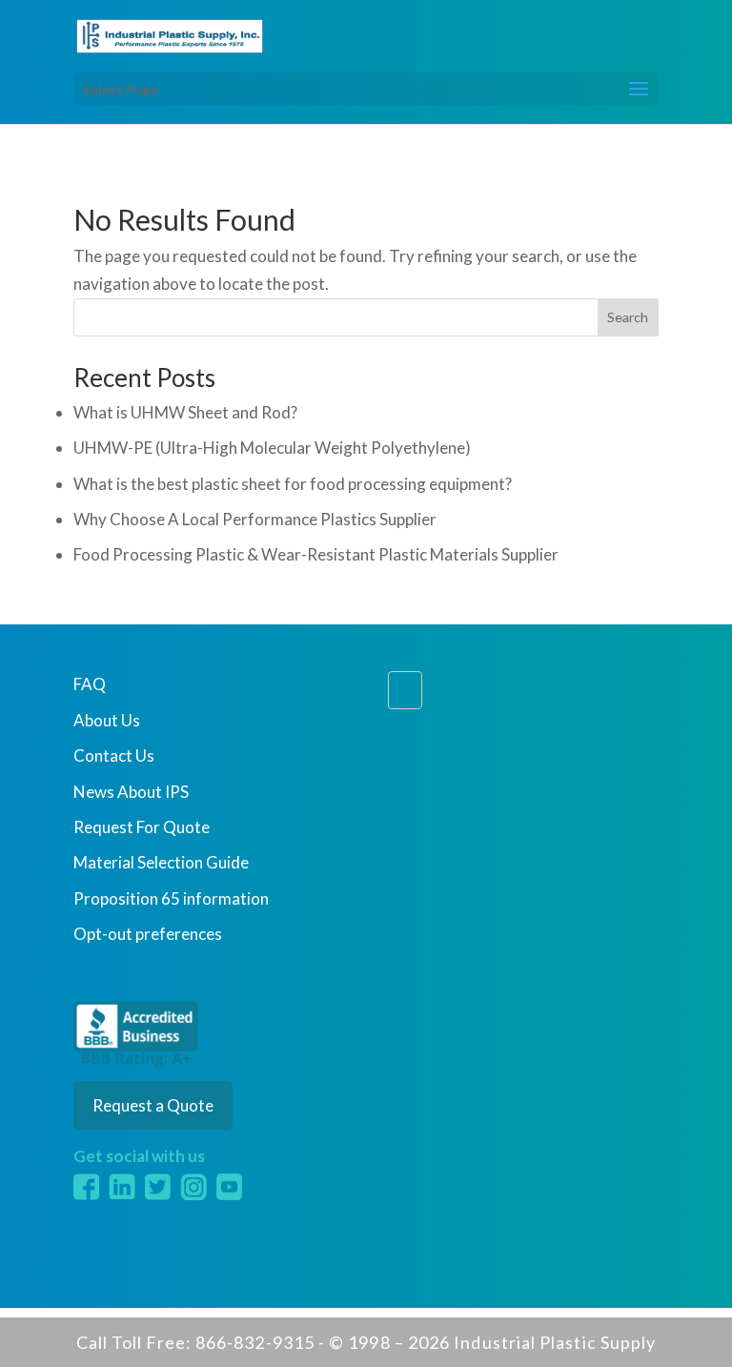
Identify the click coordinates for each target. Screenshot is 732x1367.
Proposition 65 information (171, 898)
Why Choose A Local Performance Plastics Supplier (255, 519)
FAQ (89, 684)
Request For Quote (141, 827)
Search (627, 317)
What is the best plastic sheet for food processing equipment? (292, 484)
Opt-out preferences (147, 934)
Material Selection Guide (161, 862)
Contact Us (113, 755)
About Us (106, 720)
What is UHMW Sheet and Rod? (185, 412)
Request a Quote (153, 1105)
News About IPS (131, 792)
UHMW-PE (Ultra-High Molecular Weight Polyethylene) (272, 448)
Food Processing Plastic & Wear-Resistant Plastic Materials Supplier (316, 554)
